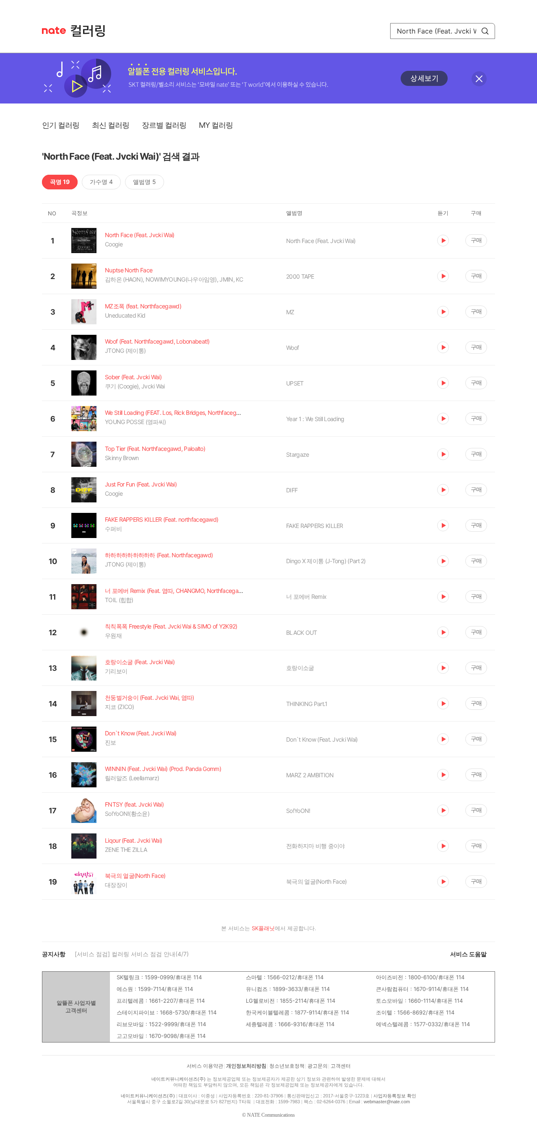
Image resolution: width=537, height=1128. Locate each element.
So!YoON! (298, 810)
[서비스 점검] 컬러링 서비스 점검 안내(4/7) (132, 953)
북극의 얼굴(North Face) (316, 881)
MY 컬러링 (216, 125)
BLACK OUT (301, 632)
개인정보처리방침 (246, 1066)
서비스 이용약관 (205, 1066)
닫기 (479, 78)
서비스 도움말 (468, 953)
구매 (476, 239)
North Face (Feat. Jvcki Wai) (320, 240)
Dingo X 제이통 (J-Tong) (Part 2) (326, 560)
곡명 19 (60, 181)
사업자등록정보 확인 (394, 1095)
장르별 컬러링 (164, 125)
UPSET (295, 383)
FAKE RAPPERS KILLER (314, 525)
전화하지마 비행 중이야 (315, 845)
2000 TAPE (300, 276)
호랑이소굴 (300, 667)
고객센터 (341, 1066)
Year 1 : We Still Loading (315, 418)
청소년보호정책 (287, 1066)
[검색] (485, 31)
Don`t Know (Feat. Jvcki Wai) (321, 739)
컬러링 (92, 31)
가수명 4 (101, 181)
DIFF (291, 490)
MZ (290, 312)
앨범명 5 (144, 181)
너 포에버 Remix (306, 596)
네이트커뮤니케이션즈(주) (178, 1078)
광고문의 (318, 1066)
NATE (54, 30)
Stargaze (297, 454)
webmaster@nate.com (387, 1101)
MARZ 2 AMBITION (310, 775)
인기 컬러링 (60, 125)
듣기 (443, 240)
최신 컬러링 (110, 125)
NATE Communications (271, 1115)
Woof (292, 347)
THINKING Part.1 (307, 703)
